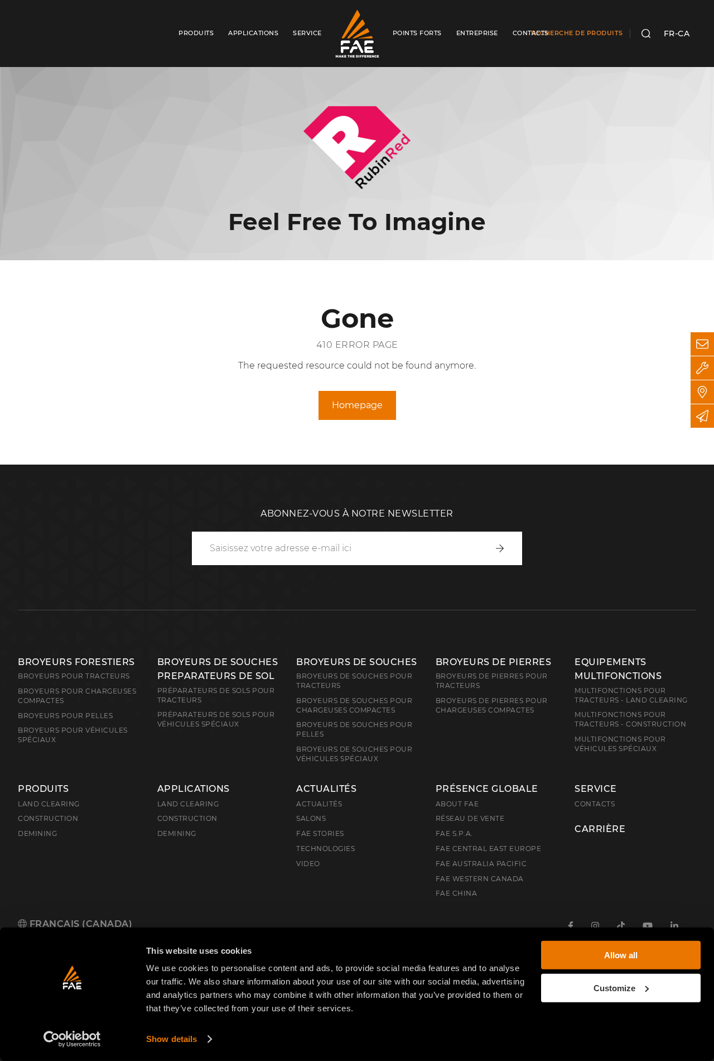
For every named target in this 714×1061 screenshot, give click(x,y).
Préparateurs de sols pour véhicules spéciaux (216, 719)
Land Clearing (188, 804)
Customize (614, 987)
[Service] (702, 368)
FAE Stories (320, 833)
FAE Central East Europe (489, 848)
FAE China (456, 893)
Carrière (600, 829)
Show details (171, 1039)
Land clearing (49, 804)
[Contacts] (702, 344)
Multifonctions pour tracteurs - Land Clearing (631, 695)
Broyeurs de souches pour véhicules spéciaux (354, 754)
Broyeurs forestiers (76, 662)
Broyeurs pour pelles (65, 715)
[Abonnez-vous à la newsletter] (702, 416)
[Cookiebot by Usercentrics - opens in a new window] (72, 1039)
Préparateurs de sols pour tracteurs (216, 695)
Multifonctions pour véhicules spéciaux (620, 744)
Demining (37, 833)
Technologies (325, 848)
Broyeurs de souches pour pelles (354, 729)
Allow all (621, 955)
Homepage (357, 405)
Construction (48, 818)
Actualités (326, 789)
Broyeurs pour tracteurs (74, 676)
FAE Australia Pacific (481, 863)
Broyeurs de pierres (494, 662)
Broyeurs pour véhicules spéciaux (73, 735)
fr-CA (677, 33)
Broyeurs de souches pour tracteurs (354, 681)
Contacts (595, 804)
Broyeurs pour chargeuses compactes (77, 696)
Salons (311, 818)
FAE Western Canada (480, 878)
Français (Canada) (79, 924)
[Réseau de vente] (702, 392)
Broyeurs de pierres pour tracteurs (492, 681)
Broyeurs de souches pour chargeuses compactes (354, 705)
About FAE (457, 804)
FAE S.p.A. (454, 833)
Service (596, 789)
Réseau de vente (470, 818)
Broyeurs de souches (356, 662)
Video (308, 863)
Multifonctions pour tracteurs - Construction (630, 719)
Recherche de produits (577, 33)
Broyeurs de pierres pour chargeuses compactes (492, 705)
